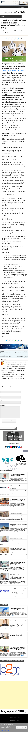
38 (8, 469)
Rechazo (24, 727)
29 (8, 468)
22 (11, 466)
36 (18, 468)
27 (18, 466)
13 (11, 465)
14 (12, 465)
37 (7, 469)
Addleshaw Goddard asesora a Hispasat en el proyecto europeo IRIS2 (18, 525)
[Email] (21, 39)
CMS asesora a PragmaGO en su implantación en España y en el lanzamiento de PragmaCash (18, 487)
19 (7, 466)
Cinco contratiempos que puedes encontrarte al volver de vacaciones (17, 609)
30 (10, 468)
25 (15, 466)
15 (14, 465)
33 (14, 468)
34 (15, 468)
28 (7, 468)
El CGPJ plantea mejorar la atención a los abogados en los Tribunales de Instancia (17, 500)
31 (11, 468)
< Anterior (2, 351)
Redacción (4, 360)
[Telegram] (18, 39)
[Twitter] (7, 39)
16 (15, 465)
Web (1, 400)
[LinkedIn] (12, 39)
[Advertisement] (14, 695)
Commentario (3, 405)
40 (11, 469)
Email (3, 395)
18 (18, 465)
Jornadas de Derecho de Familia (13, 71)
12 (10, 465)
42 (14, 469)
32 (12, 468)
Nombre (4, 389)
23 (12, 466)
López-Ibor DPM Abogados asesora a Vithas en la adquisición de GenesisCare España (18, 589)
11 (8, 465)
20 (8, 466)
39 (10, 469)
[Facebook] (9, 39)
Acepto (18, 727)
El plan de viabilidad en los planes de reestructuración (18, 621)
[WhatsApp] (15, 39)
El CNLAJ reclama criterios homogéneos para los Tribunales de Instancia (17, 512)
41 (12, 469)
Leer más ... (3, 481)
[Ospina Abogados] (21, 463)
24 (14, 466)
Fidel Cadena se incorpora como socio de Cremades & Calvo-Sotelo (17, 475)
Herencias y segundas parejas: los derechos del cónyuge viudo (17, 634)
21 (10, 466)
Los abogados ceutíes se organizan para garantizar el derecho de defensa (17, 537)
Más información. (5, 730)
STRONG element (20, 7)
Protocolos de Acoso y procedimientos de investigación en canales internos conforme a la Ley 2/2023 (18, 648)
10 (7, 465)
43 (15, 469)
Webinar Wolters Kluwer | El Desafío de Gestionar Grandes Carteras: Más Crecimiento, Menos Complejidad (17, 563)
